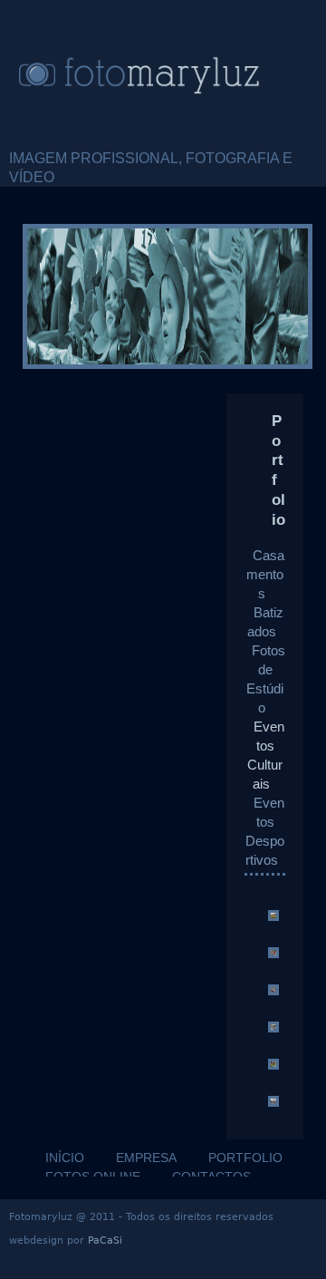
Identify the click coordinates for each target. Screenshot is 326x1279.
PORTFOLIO (245, 1157)
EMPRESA (146, 1157)
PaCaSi (105, 1240)
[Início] (163, 74)
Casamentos (265, 574)
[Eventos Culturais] (273, 916)
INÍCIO (64, 1157)
